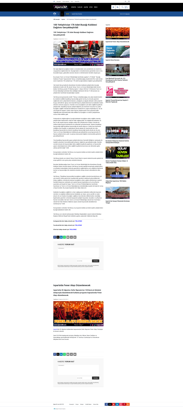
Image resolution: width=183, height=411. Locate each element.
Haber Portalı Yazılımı (60, 408)
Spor (91, 7)
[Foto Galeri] (129, 1)
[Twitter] (58, 237)
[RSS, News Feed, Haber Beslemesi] (128, 404)
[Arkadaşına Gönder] (67, 237)
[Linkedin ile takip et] (117, 404)
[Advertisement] (46, 38)
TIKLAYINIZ (78, 221)
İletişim (82, 404)
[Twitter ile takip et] (110, 404)
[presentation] (58, 14)
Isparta (73, 7)
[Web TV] (125, 1)
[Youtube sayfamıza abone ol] (113, 404)
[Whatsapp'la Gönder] (64, 237)
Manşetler (59, 1)
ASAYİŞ (86, 7)
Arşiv (72, 1)
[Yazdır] (71, 237)
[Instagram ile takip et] (121, 404)
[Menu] (113, 7)
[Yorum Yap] (74, 237)
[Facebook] (54, 237)
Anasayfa (57, 19)
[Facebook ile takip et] (106, 404)
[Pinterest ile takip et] (124, 404)
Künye (77, 404)
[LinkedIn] (61, 237)
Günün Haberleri (66, 1)
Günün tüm (125, 14)
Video (95, 7)
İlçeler (80, 7)
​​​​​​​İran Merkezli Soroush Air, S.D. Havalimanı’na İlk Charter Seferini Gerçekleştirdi (87, 13)
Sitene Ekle (77, 1)
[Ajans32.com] (60, 7)
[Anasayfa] (54, 1)
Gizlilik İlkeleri (88, 404)
